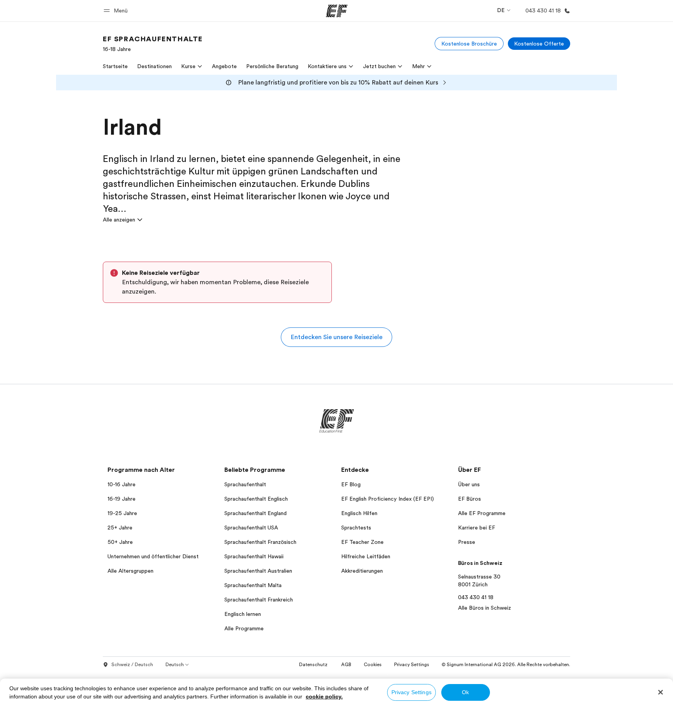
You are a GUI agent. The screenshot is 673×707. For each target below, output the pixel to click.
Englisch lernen (242, 614)
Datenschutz (314, 664)
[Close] (660, 692)
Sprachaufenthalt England (255, 513)
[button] (117, 10)
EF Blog (351, 484)
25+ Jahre (119, 527)
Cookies (373, 664)
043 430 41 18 (475, 597)
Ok (465, 692)
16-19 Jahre (121, 499)
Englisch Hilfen (359, 513)
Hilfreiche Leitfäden (365, 556)
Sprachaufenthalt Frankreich (258, 599)
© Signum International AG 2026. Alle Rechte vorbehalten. (506, 664)
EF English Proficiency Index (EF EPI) (387, 499)
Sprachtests (356, 527)
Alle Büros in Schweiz (484, 608)
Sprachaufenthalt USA (251, 527)
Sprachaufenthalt (245, 484)
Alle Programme (244, 628)
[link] (153, 43)
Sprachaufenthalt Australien (258, 571)
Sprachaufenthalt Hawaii (254, 556)
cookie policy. (324, 696)
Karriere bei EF (476, 527)
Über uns (469, 484)
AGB (346, 664)
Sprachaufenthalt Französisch (260, 542)
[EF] (336, 11)
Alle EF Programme (482, 513)
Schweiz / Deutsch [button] (132, 664)
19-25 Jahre (122, 513)
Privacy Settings (411, 692)
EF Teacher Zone (362, 542)
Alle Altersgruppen (130, 571)
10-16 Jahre (121, 484)
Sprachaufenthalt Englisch (256, 499)
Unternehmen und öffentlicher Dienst (153, 556)
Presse (466, 542)
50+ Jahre (120, 542)
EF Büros (469, 499)
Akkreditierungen (362, 571)
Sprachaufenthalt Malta (253, 585)
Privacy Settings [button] (411, 664)
